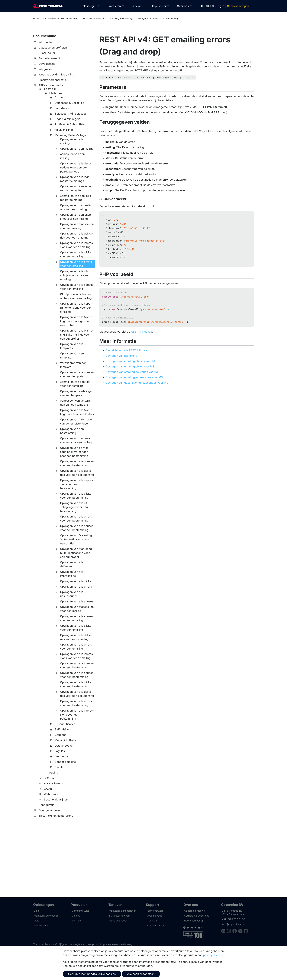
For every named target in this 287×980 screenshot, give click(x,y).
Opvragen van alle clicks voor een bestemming (75, 495)
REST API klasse (141, 331)
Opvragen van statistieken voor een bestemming (77, 463)
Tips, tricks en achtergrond (56, 815)
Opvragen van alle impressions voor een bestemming (77, 484)
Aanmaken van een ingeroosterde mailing (76, 197)
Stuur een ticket (155, 925)
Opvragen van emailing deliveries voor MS (132, 371)
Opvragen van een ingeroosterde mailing (75, 188)
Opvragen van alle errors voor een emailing (157, 18)
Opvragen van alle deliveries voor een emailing (76, 235)
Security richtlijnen (56, 799)
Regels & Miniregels (67, 119)
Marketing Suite (80, 910)
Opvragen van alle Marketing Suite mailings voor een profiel (76, 321)
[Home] (48, 6)
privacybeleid (211, 955)
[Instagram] (229, 931)
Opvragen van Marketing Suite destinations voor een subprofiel (76, 553)
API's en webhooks (70, 18)
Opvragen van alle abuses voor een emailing (76, 286)
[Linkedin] (224, 931)
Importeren (62, 108)
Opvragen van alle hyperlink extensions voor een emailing (76, 307)
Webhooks (61, 756)
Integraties (45, 69)
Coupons (60, 734)
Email (37, 910)
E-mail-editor (47, 53)
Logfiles (60, 751)
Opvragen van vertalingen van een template (76, 393)
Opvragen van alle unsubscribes (71, 594)
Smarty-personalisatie (53, 79)
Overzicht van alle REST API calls (126, 350)
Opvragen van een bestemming (72, 431)
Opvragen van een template (72, 355)
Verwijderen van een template (73, 364)
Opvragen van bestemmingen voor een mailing (76, 440)
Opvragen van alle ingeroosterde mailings (75, 179)
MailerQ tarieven (118, 920)
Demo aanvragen (238, 6)
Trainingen (152, 920)
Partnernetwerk (155, 910)
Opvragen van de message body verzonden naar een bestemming (75, 451)
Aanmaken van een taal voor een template (75, 383)
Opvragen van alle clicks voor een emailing (75, 254)
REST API (87, 18)
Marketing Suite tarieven (122, 910)
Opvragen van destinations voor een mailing (75, 207)
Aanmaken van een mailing (72, 156)
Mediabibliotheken (66, 740)
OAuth (48, 788)
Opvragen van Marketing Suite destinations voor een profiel (76, 539)
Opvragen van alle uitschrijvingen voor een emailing (74, 275)
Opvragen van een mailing (77, 148)
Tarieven (137, 6)
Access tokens (53, 783)
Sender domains (65, 761)
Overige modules (50, 810)
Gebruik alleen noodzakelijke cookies (92, 974)
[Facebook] (235, 931)
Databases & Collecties (69, 102)
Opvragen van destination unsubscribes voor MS (136, 382)
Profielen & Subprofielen (70, 124)
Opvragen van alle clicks (75, 581)
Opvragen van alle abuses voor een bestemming (76, 528)
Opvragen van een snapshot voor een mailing (76, 216)
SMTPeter (76, 920)
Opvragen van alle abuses (76, 601)
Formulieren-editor (51, 58)
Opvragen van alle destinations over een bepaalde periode (75, 167)
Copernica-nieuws (194, 910)
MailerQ (75, 915)
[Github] (246, 931)
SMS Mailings (63, 729)
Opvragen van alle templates (71, 346)
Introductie (45, 42)
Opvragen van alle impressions (71, 573)
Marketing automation (46, 915)
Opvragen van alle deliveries (71, 564)
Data (36, 920)
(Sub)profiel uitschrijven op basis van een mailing (76, 296)
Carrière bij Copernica (196, 915)
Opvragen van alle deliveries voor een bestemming (77, 472)
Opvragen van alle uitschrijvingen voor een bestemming (74, 507)
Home (36, 18)
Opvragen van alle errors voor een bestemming (76, 518)
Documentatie (49, 18)
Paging (53, 772)
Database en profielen (53, 47)
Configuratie (46, 804)
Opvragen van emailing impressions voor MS (134, 377)
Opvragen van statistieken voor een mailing (77, 226)
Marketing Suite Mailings (121, 18)
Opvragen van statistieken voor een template (77, 374)
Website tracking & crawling (56, 74)
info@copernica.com (233, 924)
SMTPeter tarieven (119, 915)
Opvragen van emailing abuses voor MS (131, 361)
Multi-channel (41, 925)
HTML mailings (64, 129)
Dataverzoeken (64, 745)
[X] (241, 931)
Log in (220, 6)
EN (212, 6)
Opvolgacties (47, 63)
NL (208, 6)
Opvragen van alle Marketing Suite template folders (77, 412)
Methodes (101, 18)
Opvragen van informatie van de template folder (76, 421)
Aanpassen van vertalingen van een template (75, 402)
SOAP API (50, 778)
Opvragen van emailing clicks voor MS (129, 366)
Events (59, 767)
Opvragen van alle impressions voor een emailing (77, 245)
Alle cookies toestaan (141, 974)
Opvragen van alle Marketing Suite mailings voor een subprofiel (76, 334)
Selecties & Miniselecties (71, 113)
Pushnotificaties (65, 724)
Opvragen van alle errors (76, 586)
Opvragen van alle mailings (71, 141)
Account (60, 97)
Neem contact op (194, 920)
